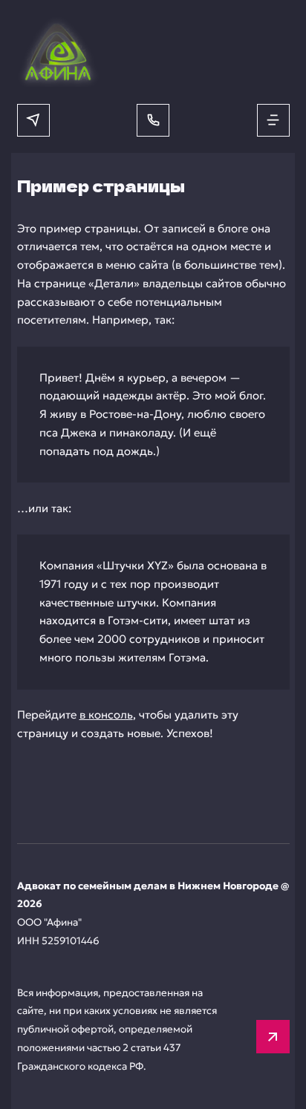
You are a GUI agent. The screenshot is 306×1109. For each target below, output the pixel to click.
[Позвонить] (153, 120)
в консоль (106, 714)
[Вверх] (273, 1036)
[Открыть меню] (273, 120)
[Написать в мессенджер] (33, 120)
